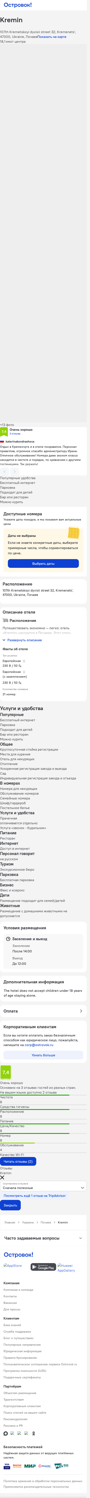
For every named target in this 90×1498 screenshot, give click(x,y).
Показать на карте (51, 36)
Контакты (10, 1296)
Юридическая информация (22, 1351)
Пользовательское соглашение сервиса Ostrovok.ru (40, 1364)
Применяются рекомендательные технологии (36, 1487)
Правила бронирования (20, 1358)
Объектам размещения (19, 1393)
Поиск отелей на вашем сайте (24, 1413)
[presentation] (43, 1186)
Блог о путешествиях (18, 1338)
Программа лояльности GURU (24, 1371)
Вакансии (10, 1303)
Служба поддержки (17, 1331)
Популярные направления (22, 1345)
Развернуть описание (24, 640)
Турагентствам (13, 1399)
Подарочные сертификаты (22, 1377)
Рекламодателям (15, 1419)
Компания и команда (18, 1290)
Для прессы (11, 1309)
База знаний (12, 1325)
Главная (10, 1222)
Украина (28, 1222)
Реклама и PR (13, 1426)
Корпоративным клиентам (22, 1406)
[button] (43, 71)
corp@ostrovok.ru (39, 1045)
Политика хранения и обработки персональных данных (42, 1481)
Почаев (46, 1222)
